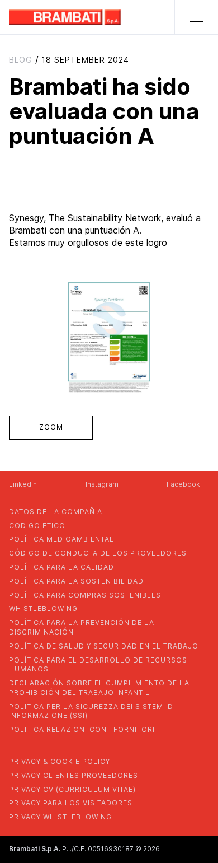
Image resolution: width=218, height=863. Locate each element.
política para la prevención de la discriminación (81, 627)
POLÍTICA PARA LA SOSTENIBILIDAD (76, 581)
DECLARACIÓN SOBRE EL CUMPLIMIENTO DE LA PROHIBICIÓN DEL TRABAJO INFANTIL (99, 688)
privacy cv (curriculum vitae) (72, 789)
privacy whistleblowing (60, 817)
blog (20, 59)
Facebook (183, 484)
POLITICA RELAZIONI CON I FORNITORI (82, 729)
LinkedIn (23, 484)
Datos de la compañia (55, 511)
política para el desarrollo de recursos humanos (98, 665)
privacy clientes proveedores (73, 775)
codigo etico (37, 525)
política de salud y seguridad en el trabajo (103, 646)
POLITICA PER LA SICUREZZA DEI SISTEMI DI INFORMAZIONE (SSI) (92, 711)
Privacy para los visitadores (70, 803)
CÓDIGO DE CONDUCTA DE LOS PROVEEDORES (98, 553)
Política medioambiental (61, 539)
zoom (51, 427)
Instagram (102, 484)
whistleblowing (43, 608)
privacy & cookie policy (59, 761)
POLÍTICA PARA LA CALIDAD (61, 567)
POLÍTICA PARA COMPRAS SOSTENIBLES (85, 595)
